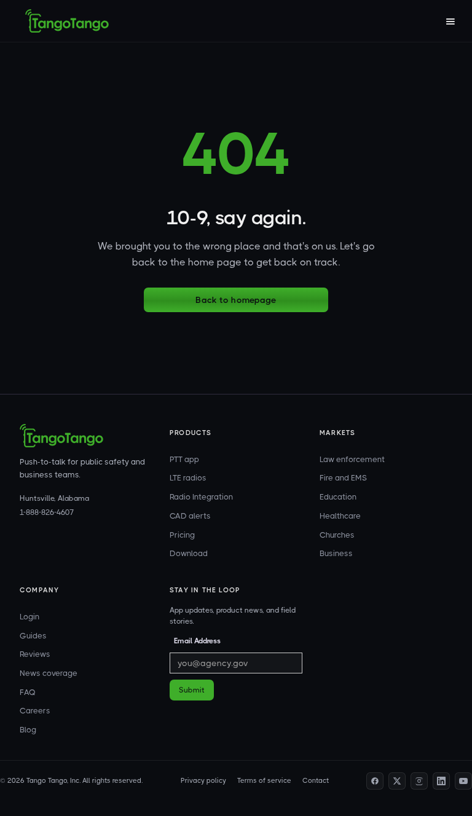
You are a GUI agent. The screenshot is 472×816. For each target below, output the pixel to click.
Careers (35, 710)
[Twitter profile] (397, 781)
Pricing (182, 534)
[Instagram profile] (419, 781)
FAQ (28, 692)
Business (336, 553)
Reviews (35, 654)
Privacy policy (203, 781)
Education (338, 496)
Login (29, 616)
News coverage (48, 673)
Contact (315, 781)
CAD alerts (190, 515)
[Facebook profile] (375, 781)
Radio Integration (201, 496)
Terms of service (264, 781)
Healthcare (340, 515)
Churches (337, 534)
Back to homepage (235, 300)
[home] (67, 21)
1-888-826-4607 (47, 512)
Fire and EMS (343, 477)
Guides (33, 635)
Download (189, 553)
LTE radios (188, 477)
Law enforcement (352, 459)
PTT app (184, 459)
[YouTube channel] (463, 781)
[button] (450, 21)
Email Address (197, 641)
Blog (28, 729)
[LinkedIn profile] (441, 781)
